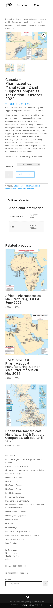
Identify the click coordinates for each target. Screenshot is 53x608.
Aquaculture (10, 455)
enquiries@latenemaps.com (16, 573)
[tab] (26, 200)
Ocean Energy (11, 527)
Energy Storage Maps (14, 477)
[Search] (45, 583)
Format (9, 166)
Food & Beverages (13, 493)
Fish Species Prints (13, 489)
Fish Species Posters (13, 485)
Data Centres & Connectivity (17, 501)
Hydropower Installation (15, 497)
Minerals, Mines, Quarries (15, 515)
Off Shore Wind (11, 519)
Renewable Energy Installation (17, 531)
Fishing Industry (11, 481)
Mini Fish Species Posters (15, 511)
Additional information (18, 200)
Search (8, 580)
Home (7, 19)
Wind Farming (11, 543)
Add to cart (25, 174)
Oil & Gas (9, 523)
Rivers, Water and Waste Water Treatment (23, 535)
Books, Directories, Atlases (16, 466)
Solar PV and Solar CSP (14, 539)
